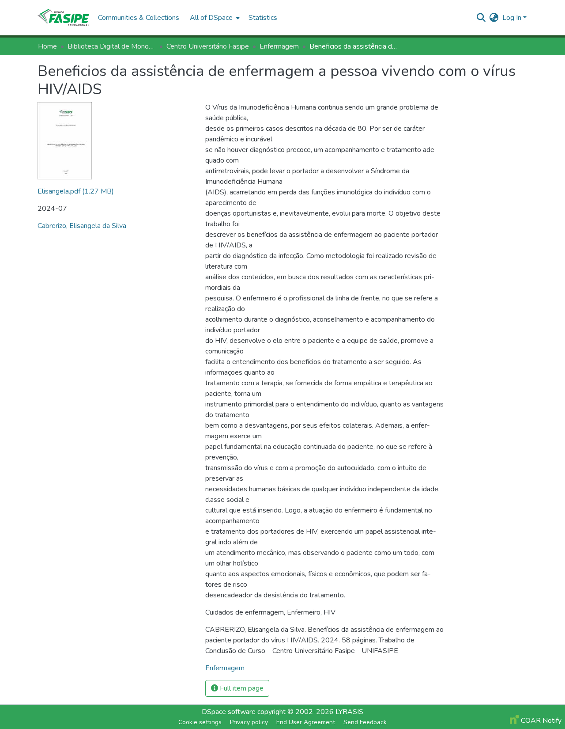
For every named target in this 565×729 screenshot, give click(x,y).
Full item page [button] (241, 688)
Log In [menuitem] (511, 18)
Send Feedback (365, 722)
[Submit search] (481, 17)
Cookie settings (200, 722)
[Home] (63, 18)
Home (47, 46)
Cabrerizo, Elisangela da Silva (82, 226)
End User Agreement (305, 722)
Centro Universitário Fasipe (207, 46)
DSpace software (229, 712)
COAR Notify (540, 720)
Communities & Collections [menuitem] (138, 18)
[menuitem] (214, 17)
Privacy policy (249, 722)
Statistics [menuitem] (263, 18)
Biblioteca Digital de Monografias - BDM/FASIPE (112, 46)
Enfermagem (279, 46)
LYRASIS (349, 712)
